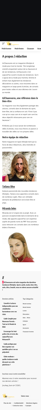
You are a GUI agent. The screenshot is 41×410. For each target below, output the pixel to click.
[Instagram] (37, 396)
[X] (34, 396)
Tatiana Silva (8, 186)
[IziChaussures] (12, 43)
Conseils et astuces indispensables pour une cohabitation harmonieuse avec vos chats (10, 308)
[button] (4, 43)
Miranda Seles (9, 208)
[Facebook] (32, 396)
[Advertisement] (20, 20)
